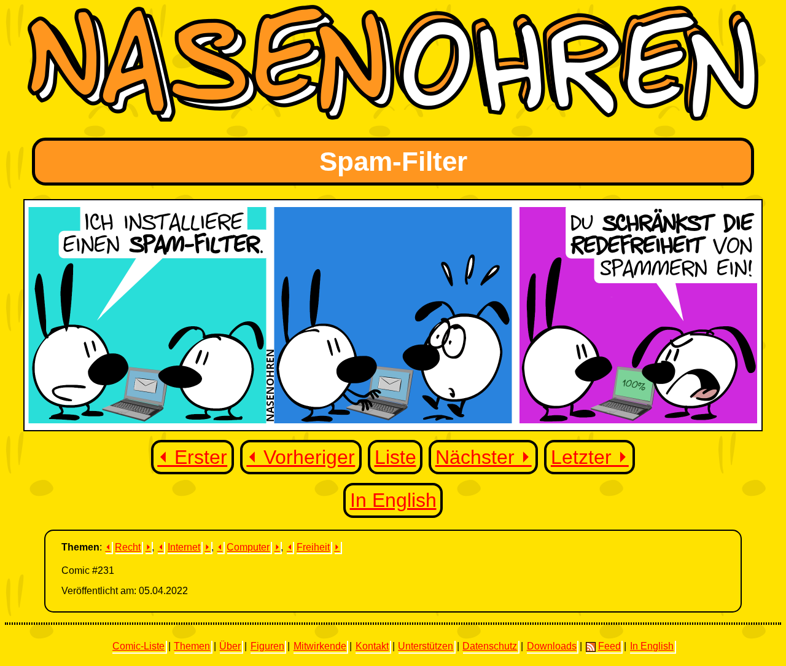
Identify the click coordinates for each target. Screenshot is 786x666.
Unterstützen (425, 646)
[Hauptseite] (393, 118)
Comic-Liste (138, 646)
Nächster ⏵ (483, 457)
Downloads (552, 646)
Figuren (267, 646)
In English (393, 500)
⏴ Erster (192, 457)
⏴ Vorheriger (300, 457)
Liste (395, 457)
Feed (609, 646)
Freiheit (313, 547)
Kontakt (372, 646)
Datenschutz (489, 646)
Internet (184, 547)
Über (230, 646)
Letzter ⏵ (590, 457)
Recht (128, 547)
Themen (192, 646)
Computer (248, 547)
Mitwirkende (320, 646)
